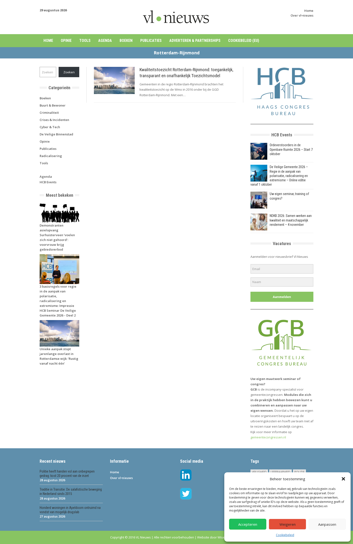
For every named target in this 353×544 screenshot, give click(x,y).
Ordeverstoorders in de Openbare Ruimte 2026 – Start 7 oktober (291, 149)
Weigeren (288, 524)
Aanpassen (327, 524)
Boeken (126, 40)
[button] (343, 478)
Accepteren (247, 524)
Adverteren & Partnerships (194, 40)
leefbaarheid (280, 472)
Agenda (105, 40)
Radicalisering (51, 156)
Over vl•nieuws (302, 15)
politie (299, 472)
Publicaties (151, 40)
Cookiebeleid (285, 535)
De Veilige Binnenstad (56, 134)
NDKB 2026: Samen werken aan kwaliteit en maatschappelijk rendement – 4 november (291, 220)
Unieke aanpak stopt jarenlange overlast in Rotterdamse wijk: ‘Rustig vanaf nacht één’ (59, 356)
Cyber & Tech (50, 127)
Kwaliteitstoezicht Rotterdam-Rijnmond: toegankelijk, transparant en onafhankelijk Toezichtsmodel (186, 72)
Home (308, 10)
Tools (85, 40)
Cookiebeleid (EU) (243, 40)
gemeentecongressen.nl (268, 437)
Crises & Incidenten (54, 120)
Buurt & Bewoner (53, 105)
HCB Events (48, 182)
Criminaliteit (49, 112)
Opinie (66, 40)
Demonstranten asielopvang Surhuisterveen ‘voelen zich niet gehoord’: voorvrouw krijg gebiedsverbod (57, 237)
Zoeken (69, 72)
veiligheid (259, 472)
